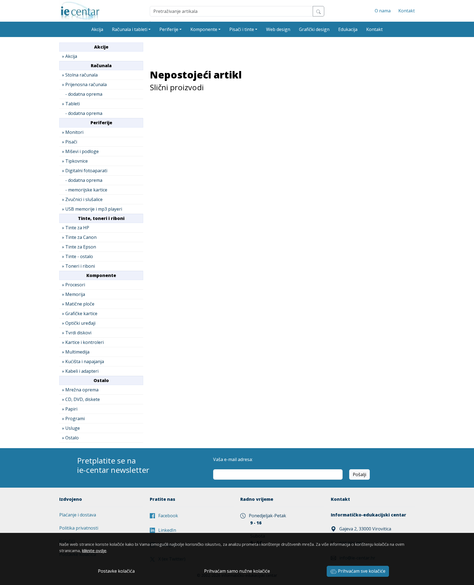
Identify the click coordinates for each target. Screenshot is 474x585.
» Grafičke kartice (79, 313)
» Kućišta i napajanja (83, 361)
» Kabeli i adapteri (80, 371)
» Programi (73, 419)
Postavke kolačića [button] (116, 571)
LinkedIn (165, 530)
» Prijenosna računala (84, 84)
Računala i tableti (129, 29)
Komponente (203, 29)
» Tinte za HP (75, 228)
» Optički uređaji (78, 323)
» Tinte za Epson (79, 247)
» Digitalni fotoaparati (84, 171)
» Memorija (73, 294)
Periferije (168, 29)
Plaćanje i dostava (77, 515)
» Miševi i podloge (80, 151)
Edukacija (347, 29)
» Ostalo (70, 438)
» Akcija (69, 56)
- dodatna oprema (82, 94)
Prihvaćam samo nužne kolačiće (237, 571)
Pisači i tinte (241, 29)
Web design (278, 29)
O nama (383, 11)
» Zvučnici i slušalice (82, 199)
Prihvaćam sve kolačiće (361, 571)
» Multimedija (75, 352)
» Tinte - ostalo (77, 256)
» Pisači (69, 142)
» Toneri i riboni (78, 266)
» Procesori (73, 285)
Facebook (166, 516)
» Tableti (71, 104)
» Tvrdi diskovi (76, 333)
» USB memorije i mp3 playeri (92, 209)
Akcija (97, 29)
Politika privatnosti (78, 528)
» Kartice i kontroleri (83, 342)
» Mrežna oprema (80, 390)
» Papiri (69, 409)
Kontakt (406, 11)
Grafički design (314, 29)
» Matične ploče (78, 304)
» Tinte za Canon (79, 237)
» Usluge (71, 428)
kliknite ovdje (94, 550)
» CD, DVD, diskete (81, 399)
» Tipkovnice (75, 161)
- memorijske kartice (84, 190)
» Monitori (72, 132)
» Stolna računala (80, 75)
